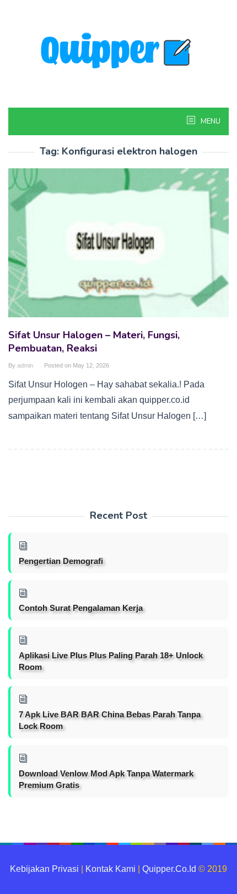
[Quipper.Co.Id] (118, 51)
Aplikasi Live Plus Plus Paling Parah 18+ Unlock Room (111, 661)
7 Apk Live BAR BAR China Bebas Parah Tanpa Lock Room (110, 720)
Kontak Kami (110, 869)
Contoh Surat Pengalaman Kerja (81, 608)
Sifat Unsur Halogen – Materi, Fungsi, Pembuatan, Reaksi (94, 341)
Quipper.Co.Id (169, 869)
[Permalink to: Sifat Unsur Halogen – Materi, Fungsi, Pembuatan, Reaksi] (118, 247)
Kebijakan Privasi (44, 869)
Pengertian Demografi (61, 561)
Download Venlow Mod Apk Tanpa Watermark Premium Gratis (106, 779)
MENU (209, 121)
